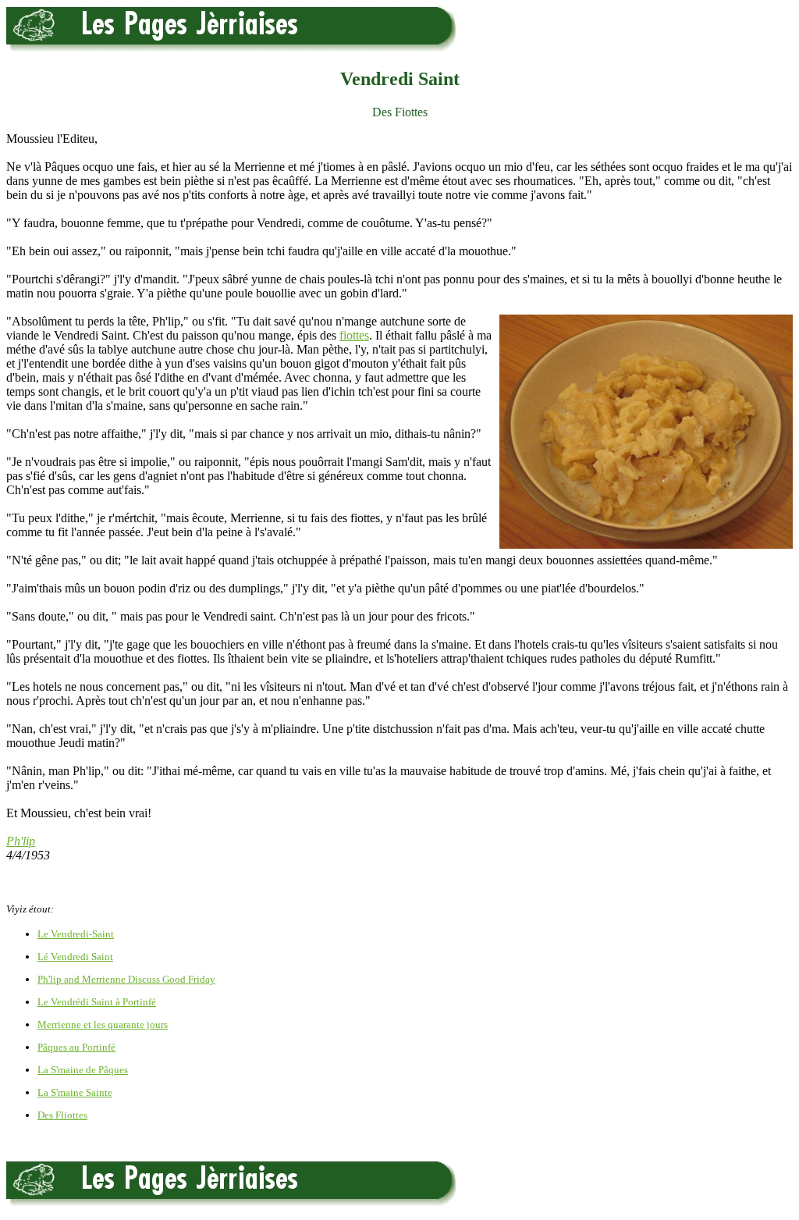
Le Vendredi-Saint (75, 934)
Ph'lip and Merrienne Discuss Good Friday (126, 979)
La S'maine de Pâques (82, 1070)
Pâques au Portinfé (76, 1047)
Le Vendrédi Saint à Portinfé (96, 1002)
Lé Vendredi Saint (75, 956)
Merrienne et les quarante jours (102, 1024)
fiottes (354, 335)
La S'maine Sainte (74, 1092)
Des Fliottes (62, 1115)
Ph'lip (20, 841)
